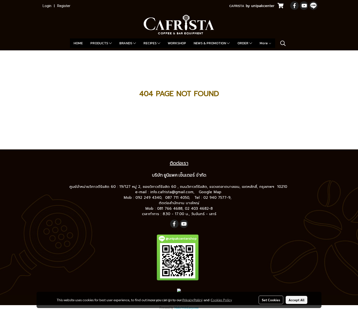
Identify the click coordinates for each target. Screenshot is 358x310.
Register (63, 6)
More (264, 43)
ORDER (243, 43)
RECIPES (150, 43)
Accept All (296, 300)
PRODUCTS (99, 43)
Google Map (211, 192)
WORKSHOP (177, 43)
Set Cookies (271, 300)
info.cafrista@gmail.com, (173, 192)
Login (47, 6)
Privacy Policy (192, 300)
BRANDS (126, 43)
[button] (283, 43)
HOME (78, 43)
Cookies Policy (221, 300)
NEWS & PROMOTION (210, 43)
